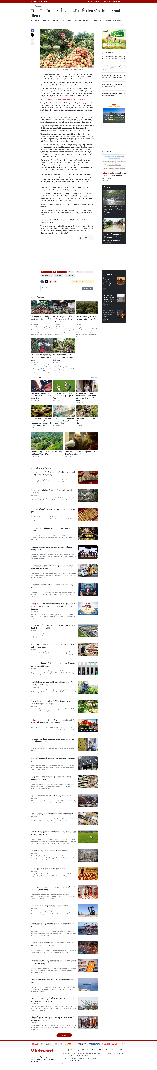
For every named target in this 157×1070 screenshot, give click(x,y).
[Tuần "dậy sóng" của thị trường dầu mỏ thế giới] (88, 855)
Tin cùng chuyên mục (42, 468)
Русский (115, 1)
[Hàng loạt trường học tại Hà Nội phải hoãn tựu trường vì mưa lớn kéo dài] (121, 298)
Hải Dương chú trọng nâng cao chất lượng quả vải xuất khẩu (41, 357)
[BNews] (41, 1044)
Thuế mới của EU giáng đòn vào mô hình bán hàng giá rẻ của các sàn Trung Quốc (53, 962)
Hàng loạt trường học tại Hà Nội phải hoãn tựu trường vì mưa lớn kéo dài (108, 298)
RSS (83, 1050)
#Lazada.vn (88, 272)
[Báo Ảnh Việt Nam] (116, 1044)
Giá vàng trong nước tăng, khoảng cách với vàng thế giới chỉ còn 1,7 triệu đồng (53, 888)
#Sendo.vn (79, 272)
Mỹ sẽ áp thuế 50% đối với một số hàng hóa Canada (51, 795)
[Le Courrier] (106, 1044)
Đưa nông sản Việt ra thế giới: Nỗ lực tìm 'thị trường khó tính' (63, 357)
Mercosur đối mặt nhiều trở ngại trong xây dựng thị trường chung (51, 548)
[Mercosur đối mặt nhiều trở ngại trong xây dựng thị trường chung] (88, 552)
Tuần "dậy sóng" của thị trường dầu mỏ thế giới (49, 850)
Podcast (109, 274)
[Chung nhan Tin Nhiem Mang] (117, 1054)
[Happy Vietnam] (69, 1044)
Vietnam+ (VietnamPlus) (44, 1)
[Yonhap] (81, 1044)
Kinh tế (33, 6)
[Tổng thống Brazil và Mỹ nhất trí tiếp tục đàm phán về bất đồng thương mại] (88, 1022)
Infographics (109, 152)
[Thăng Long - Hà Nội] (119, 1)
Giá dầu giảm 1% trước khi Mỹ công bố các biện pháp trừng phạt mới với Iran (52, 567)
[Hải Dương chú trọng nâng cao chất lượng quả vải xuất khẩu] (42, 345)
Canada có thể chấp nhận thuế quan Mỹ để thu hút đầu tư (52, 925)
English (95, 1)
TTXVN (101, 1050)
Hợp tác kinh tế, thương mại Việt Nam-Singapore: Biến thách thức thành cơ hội (53, 626)
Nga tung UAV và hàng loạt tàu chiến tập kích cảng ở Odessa (109, 313)
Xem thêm (64, 1035)
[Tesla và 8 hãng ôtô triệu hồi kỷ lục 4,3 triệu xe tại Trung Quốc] (88, 763)
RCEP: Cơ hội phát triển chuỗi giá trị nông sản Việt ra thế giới (63, 319)
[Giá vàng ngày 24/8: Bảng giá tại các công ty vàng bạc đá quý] (88, 514)
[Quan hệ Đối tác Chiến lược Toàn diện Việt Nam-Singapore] (114, 162)
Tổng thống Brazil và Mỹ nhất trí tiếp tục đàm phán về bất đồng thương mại (52, 1018)
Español (106, 1)
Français (100, 1)
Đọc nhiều (108, 53)
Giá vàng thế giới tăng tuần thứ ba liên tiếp (48, 868)
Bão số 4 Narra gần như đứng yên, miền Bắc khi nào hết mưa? (114, 209)
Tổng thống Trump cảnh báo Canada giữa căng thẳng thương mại (52, 586)
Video (107, 187)
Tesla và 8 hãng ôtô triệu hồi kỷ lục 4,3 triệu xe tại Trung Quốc (53, 759)
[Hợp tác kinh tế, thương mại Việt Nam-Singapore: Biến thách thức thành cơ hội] (88, 630)
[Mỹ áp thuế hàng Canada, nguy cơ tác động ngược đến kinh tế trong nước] (88, 649)
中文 (110, 1)
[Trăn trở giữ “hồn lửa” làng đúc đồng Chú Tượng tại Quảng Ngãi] (88, 495)
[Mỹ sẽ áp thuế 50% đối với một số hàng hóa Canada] (88, 800)
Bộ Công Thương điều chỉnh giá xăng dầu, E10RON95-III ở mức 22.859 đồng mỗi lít (113, 68)
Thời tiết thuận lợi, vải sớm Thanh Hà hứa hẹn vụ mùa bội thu (86, 319)
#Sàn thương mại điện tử (48, 272)
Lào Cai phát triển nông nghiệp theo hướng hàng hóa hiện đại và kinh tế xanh (52, 683)
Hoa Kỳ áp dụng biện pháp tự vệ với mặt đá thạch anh (52, 813)
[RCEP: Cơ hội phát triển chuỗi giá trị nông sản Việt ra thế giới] (64, 307)
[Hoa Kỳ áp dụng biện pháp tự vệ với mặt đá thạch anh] (88, 818)
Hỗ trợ (88, 1050)
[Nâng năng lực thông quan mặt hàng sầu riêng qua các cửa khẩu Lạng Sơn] (88, 744)
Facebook (32, 30)
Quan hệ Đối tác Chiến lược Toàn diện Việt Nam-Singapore (114, 175)
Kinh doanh (41, 6)
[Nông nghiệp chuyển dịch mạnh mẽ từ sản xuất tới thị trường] (42, 307)
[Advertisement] (67, 253)
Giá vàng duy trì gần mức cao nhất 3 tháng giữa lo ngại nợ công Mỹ (53, 529)
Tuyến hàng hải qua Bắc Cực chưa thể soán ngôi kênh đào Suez (53, 981)
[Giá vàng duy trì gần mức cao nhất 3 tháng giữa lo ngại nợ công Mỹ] (88, 533)
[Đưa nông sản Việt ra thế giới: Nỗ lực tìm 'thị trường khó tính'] (64, 345)
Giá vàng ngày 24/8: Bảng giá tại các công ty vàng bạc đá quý (53, 510)
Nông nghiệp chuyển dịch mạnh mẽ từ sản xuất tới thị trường (41, 319)
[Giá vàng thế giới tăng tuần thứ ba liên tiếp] (88, 873)
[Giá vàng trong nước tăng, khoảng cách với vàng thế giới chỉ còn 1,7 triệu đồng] (88, 892)
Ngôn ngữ (94, 1050)
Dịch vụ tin (107, 1050)
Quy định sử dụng (75, 1050)
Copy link (32, 43)
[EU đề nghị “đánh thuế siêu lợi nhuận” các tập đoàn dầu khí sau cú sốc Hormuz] (88, 668)
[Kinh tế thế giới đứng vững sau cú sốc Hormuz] (88, 910)
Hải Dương (59, 275)
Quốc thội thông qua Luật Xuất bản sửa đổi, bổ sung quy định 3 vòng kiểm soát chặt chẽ (109, 282)
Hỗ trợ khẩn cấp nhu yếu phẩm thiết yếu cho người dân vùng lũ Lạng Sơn (113, 237)
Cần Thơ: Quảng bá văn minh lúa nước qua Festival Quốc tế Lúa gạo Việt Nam (53, 833)
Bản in (32, 39)
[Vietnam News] (94, 1044)
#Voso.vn (71, 272)
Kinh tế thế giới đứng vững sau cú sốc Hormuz (49, 905)
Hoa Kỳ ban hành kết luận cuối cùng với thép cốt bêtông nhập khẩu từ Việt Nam (113, 57)
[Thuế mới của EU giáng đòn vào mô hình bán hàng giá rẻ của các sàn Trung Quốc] (88, 965)
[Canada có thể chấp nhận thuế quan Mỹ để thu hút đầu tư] (88, 928)
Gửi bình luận (88, 288)
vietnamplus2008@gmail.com (73, 1060)
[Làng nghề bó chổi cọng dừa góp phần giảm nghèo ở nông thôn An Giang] (88, 781)
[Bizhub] (49, 1044)
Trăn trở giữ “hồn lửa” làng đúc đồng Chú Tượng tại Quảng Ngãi (51, 491)
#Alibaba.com (62, 272)
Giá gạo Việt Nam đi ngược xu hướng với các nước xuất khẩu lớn (113, 85)
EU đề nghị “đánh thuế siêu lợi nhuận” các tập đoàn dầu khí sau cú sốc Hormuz (53, 664)
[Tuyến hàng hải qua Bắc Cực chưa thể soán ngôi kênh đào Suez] (88, 984)
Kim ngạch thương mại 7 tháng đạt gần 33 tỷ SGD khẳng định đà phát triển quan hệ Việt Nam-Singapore (53, 606)
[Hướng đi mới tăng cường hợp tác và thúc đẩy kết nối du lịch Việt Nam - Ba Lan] (88, 725)
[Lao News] (55, 1044)
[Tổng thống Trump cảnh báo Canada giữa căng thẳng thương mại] (88, 589)
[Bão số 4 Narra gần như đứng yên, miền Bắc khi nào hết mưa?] (114, 197)
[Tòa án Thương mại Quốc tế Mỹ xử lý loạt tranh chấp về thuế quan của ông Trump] (88, 1003)
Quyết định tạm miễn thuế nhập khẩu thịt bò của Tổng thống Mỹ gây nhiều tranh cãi (52, 944)
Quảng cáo (115, 1050)
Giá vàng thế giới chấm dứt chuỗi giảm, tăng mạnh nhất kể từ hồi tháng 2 (113, 76)
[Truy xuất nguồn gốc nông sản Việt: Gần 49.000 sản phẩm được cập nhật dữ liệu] (88, 706)
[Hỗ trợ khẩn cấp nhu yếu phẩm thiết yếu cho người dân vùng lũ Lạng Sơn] (114, 225)
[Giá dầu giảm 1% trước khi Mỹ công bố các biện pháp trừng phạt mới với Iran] (88, 570)
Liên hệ (122, 1050)
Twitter (32, 35)
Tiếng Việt (89, 1)
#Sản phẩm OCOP (47, 275)
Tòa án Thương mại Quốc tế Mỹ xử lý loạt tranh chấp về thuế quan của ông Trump (53, 999)
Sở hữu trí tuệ (65, 1050)
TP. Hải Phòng (70, 275)
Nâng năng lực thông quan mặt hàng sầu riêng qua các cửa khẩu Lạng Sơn (52, 740)
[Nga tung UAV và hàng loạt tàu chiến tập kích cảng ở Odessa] (121, 314)
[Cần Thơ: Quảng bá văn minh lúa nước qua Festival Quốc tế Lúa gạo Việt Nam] (88, 836)
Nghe (107, 289)
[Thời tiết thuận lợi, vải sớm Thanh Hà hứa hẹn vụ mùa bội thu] (63, 99)
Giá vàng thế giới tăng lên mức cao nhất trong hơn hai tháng (113, 94)
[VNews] (124, 1044)
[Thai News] (61, 1044)
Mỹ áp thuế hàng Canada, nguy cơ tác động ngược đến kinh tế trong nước (52, 645)
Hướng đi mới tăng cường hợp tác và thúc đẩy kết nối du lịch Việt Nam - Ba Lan (53, 721)
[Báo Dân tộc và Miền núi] (33, 1044)
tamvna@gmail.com (98, 1056)
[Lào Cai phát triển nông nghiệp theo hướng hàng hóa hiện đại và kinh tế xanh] (88, 687)
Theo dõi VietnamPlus (78, 282)
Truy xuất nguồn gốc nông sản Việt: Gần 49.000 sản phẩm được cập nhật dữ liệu (51, 702)
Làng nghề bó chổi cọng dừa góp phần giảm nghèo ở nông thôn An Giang (51, 778)
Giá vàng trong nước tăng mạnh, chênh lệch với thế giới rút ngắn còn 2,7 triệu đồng (53, 473)
